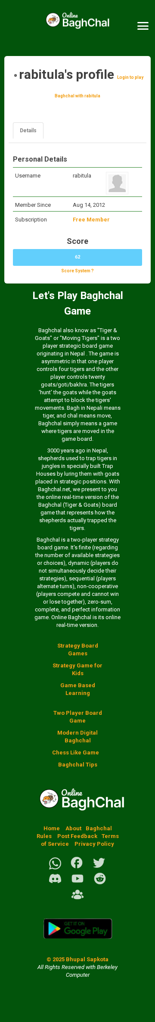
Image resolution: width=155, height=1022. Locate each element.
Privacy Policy (94, 844)
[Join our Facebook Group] (77, 899)
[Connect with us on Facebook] (76, 867)
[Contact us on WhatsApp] (55, 867)
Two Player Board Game (77, 717)
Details (28, 131)
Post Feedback (77, 836)
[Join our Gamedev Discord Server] (55, 883)
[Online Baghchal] (77, 26)
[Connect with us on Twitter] (99, 867)
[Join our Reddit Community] (100, 883)
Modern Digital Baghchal (77, 736)
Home (51, 828)
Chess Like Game (75, 752)
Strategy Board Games (77, 649)
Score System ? (77, 270)
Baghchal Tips (77, 764)
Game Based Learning (77, 689)
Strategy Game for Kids (77, 669)
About (73, 828)
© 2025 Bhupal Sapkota (77, 959)
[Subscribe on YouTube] (77, 883)
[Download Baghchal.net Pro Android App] (77, 944)
